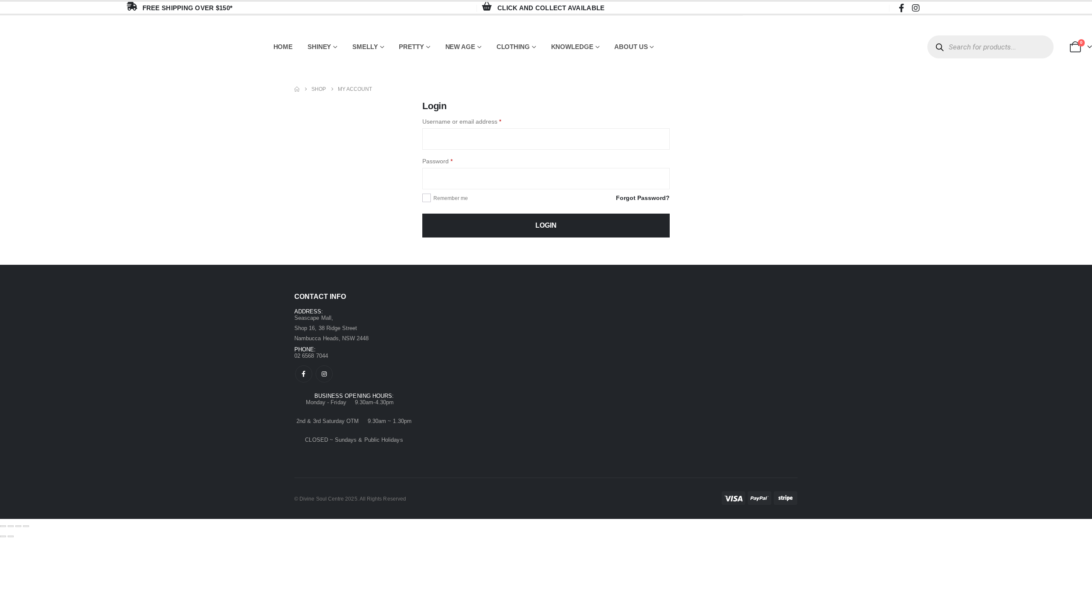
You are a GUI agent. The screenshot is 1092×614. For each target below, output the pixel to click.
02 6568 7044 (311, 356)
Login (546, 225)
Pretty (411, 46)
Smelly (365, 46)
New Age (460, 46)
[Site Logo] (100, 47)
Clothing (513, 46)
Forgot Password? (643, 197)
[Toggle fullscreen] (11, 526)
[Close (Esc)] (26, 526)
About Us (631, 46)
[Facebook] (901, 8)
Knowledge (572, 46)
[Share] (18, 526)
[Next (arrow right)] (11, 536)
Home (283, 46)
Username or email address (474, 120)
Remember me (450, 198)
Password (449, 160)
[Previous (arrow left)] (3, 536)
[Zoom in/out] (3, 526)
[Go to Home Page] (296, 89)
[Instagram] (916, 8)
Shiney (319, 46)
